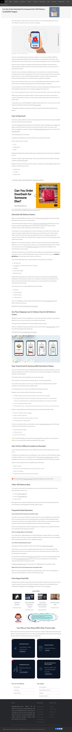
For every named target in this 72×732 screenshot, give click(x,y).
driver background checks (22, 558)
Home (2, 1)
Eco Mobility (40, 714)
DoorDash (22, 1)
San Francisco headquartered (23, 244)
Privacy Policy (53, 709)
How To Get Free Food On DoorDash (28, 306)
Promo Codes (42, 1)
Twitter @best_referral (44, 690)
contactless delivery (45, 424)
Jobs (68, 1)
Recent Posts (17, 687)
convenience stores (50, 301)
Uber (10, 1)
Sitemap (52, 717)
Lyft (6, 1)
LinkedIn (41, 693)
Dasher (38, 89)
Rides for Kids (61, 1)
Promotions (40, 712)
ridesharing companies (47, 546)
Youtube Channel (43, 696)
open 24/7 (22, 586)
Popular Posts (17, 693)
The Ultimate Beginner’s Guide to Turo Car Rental (42, 604)
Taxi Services (40, 717)
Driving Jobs (40, 709)
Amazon (29, 1)
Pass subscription (51, 326)
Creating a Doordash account (19, 564)
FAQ (48, 1)
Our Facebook (42, 687)
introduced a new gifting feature (40, 223)
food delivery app (32, 556)
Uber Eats (16, 1)
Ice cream (16, 265)
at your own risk (44, 218)
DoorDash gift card (22, 494)
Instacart (35, 1)
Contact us (16, 690)
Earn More (54, 1)
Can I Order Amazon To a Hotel (28, 332)
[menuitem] (2, 1)
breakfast (31, 586)
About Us (52, 706)
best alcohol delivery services (42, 129)
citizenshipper (22, 651)
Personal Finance (4, 4)
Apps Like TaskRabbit (23, 672)
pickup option (37, 105)
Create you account (27, 479)
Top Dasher (47, 650)
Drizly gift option (16, 131)
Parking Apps (40, 719)
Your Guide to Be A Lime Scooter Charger (29, 604)
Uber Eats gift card (22, 496)
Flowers (16, 268)
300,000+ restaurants (32, 246)
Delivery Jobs (40, 706)
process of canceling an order (46, 457)
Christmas (47, 586)
